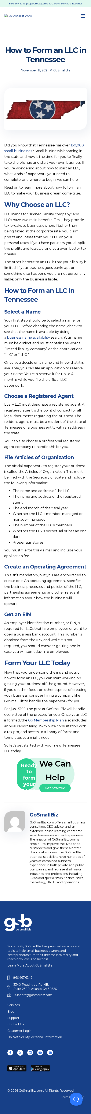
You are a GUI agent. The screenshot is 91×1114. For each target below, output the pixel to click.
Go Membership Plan (46, 720)
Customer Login (19, 1031)
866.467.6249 (17, 3)
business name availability (28, 337)
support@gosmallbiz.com (44, 3)
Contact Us (15, 1024)
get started (55, 788)
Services (13, 1005)
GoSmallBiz (61, 70)
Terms (65, 1097)
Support (13, 1018)
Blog (10, 1011)
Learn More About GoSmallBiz (29, 965)
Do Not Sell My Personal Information (34, 1037)
